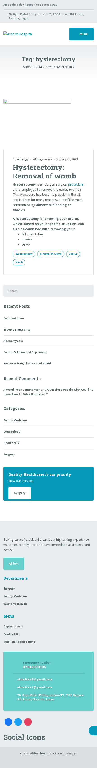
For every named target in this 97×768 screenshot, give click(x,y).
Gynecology (20, 159)
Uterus (73, 253)
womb (19, 262)
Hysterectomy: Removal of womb (44, 171)
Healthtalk (11, 443)
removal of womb (51, 253)
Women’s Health (15, 604)
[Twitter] (18, 722)
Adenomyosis (13, 341)
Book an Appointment (19, 642)
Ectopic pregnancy (16, 329)
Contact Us (11, 634)
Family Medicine (15, 420)
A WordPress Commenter (21, 390)
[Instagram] (28, 722)
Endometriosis (14, 318)
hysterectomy (24, 253)
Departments (13, 626)
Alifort (14, 564)
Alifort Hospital (41, 753)
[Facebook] (8, 722)
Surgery (9, 454)
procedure (75, 184)
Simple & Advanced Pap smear (25, 352)
